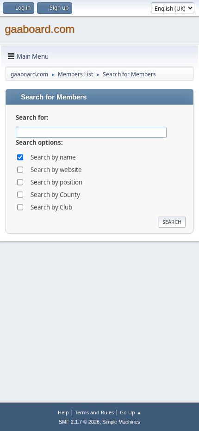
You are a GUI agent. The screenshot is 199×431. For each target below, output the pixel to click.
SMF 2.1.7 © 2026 (79, 422)
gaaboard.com (40, 29)
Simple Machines (121, 422)
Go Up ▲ (131, 412)
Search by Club (51, 207)
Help (63, 412)
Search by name (53, 157)
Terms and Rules (94, 412)
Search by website (56, 170)
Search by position (56, 182)
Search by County (55, 195)
